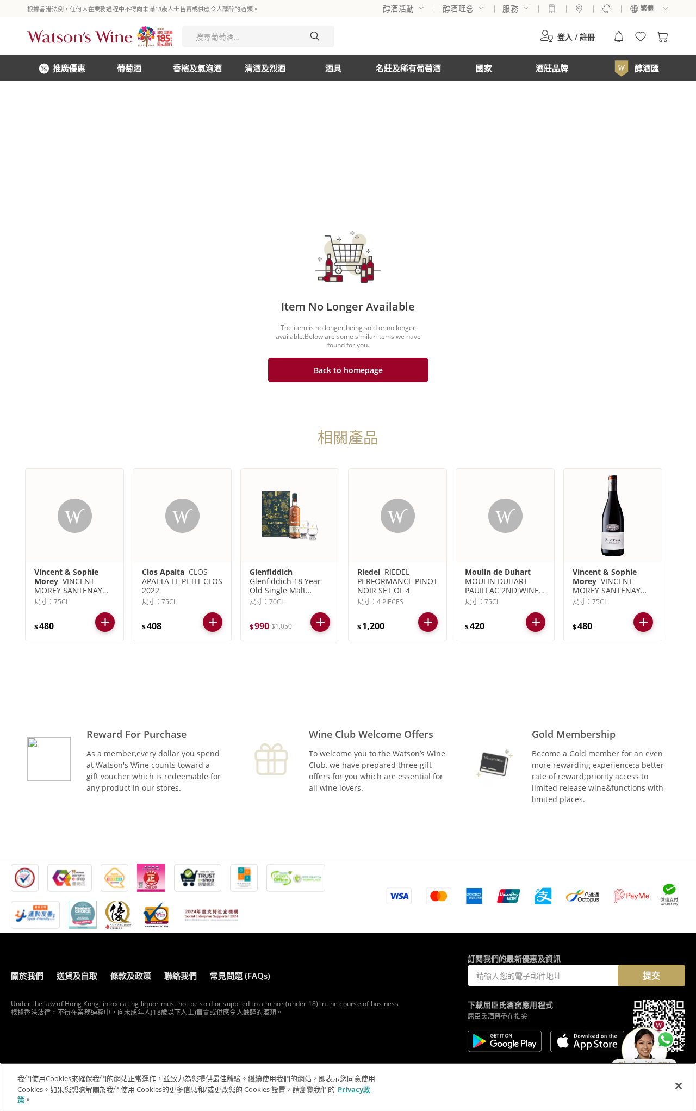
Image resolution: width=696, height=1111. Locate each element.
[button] (567, 36)
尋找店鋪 (579, 9)
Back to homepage (348, 370)
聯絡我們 (180, 975)
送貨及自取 (77, 975)
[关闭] (679, 1085)
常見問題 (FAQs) (240, 975)
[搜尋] (314, 36)
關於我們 (27, 975)
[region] (348, 1087)
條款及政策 (130, 975)
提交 (651, 976)
